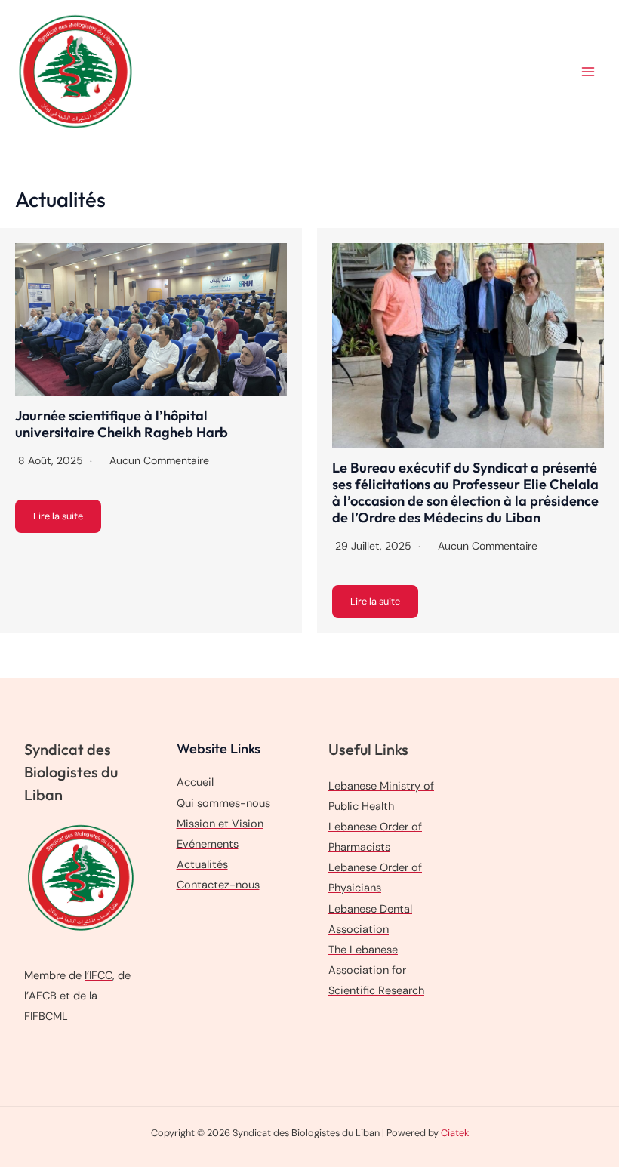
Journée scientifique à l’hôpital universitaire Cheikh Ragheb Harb (121, 424)
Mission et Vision (220, 824)
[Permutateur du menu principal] (588, 72)
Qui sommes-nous (223, 803)
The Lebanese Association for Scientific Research (376, 970)
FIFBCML (46, 1016)
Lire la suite (58, 516)
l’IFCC (98, 975)
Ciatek (455, 1132)
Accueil (195, 782)
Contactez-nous (218, 885)
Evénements (208, 844)
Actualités (202, 865)
